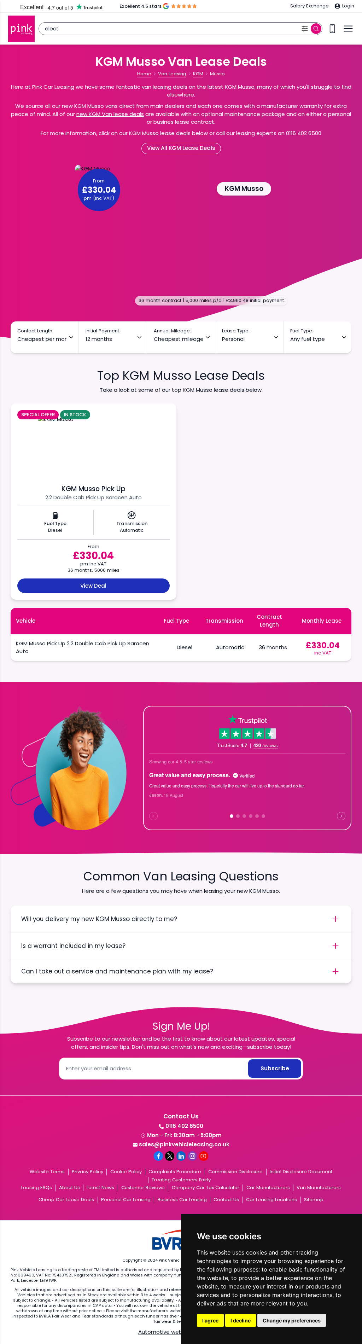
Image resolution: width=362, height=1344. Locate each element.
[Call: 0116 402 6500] (332, 29)
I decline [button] (240, 1320)
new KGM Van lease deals (110, 114)
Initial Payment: (103, 331)
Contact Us (226, 1199)
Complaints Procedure (174, 1171)
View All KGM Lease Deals (181, 148)
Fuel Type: (301, 331)
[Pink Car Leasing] (21, 29)
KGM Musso (244, 188)
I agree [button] (210, 1320)
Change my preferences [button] (292, 1320)
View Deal (93, 585)
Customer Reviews (143, 1187)
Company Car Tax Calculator (205, 1187)
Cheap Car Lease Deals (66, 1199)
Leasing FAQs (36, 1187)
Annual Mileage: (172, 331)
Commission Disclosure (235, 1171)
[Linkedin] (181, 1155)
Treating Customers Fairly (181, 1179)
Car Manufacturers (268, 1187)
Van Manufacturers (319, 1187)
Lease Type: (236, 331)
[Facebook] (158, 1155)
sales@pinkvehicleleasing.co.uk (184, 1144)
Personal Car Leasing (126, 1199)
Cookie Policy (126, 1171)
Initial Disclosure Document (301, 1171)
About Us (69, 1187)
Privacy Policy (87, 1171)
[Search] (316, 28)
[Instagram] (192, 1155)
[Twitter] (169, 1155)
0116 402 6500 (184, 1126)
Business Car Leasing (182, 1199)
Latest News (100, 1187)
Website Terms (47, 1171)
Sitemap (313, 1199)
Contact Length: (35, 331)
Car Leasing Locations (271, 1199)
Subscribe (275, 1068)
